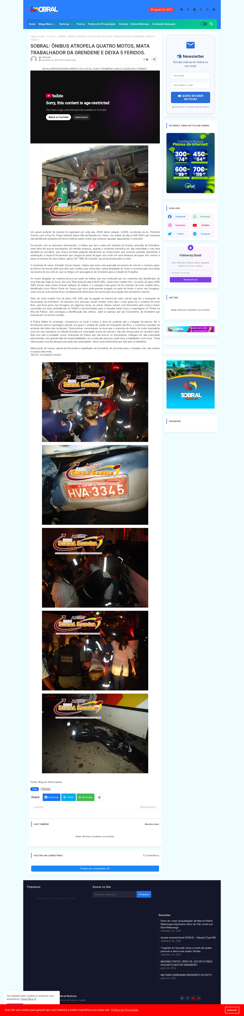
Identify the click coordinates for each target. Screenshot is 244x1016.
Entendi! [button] (232, 1010)
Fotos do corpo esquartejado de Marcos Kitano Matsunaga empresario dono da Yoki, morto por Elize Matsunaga (187, 924)
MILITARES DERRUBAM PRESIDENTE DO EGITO (186, 975)
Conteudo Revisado (163, 24)
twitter (180, 234)
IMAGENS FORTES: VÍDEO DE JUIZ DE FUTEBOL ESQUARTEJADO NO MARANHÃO (187, 963)
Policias (51, 36)
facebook (180, 216)
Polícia (81, 24)
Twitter (70, 797)
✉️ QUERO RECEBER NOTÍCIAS (190, 97)
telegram (205, 234)
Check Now (27, 999)
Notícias (64, 24)
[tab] (32, 25)
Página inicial (37, 36)
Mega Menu (46, 24)
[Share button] (99, 797)
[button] (204, 24)
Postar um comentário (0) (95, 868)
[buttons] (181, 9)
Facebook (53, 797)
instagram (180, 225)
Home (32, 24)
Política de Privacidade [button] (124, 1010)
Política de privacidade (101, 24)
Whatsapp (87, 797)
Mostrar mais (152, 824)
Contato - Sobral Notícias (134, 24)
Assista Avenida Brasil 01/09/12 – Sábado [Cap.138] (188, 937)
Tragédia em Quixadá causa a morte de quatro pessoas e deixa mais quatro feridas (186, 949)
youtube (205, 225)
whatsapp (205, 216)
